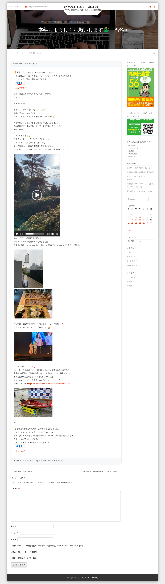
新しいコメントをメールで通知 (25, 552)
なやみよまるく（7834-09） (82, 7)
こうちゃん (131, 277)
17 (128, 220)
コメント (15, 488)
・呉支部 (131, 151)
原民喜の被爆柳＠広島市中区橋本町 (140, 172)
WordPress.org (132, 265)
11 (132, 217)
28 (144, 223)
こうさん (34, 64)
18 (132, 220)
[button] (37, 195)
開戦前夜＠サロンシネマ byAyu (139, 191)
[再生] (17, 234)
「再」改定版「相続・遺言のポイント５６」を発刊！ (101, 472)
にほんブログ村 (20, 88)
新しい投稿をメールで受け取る (25, 558)
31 (128, 225)
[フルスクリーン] (57, 234)
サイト (13, 539)
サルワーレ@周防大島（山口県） (139, 168)
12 (136, 217)
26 (136, 223)
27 (140, 223)
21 (144, 220)
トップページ (17, 53)
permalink (58, 461)
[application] (37, 195)
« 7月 (129, 231)
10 (128, 217)
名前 (13, 526)
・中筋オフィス (133, 148)
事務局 (37, 461)
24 (128, 223)
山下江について (35, 53)
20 (140, 220)
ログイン (130, 252)
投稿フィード (132, 257)
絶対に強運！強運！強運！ (22, 472)
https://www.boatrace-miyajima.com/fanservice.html (49, 384)
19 (136, 220)
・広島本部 (131, 145)
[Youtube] (150, 7)
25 (132, 223)
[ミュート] (52, 234)
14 (144, 217)
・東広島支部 (132, 154)
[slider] (35, 234)
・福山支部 (131, 157)
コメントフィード (133, 261)
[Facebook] (154, 7)
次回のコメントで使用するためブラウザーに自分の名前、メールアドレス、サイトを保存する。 (49, 546)
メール (14, 533)
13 (140, 217)
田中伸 (129, 286)
